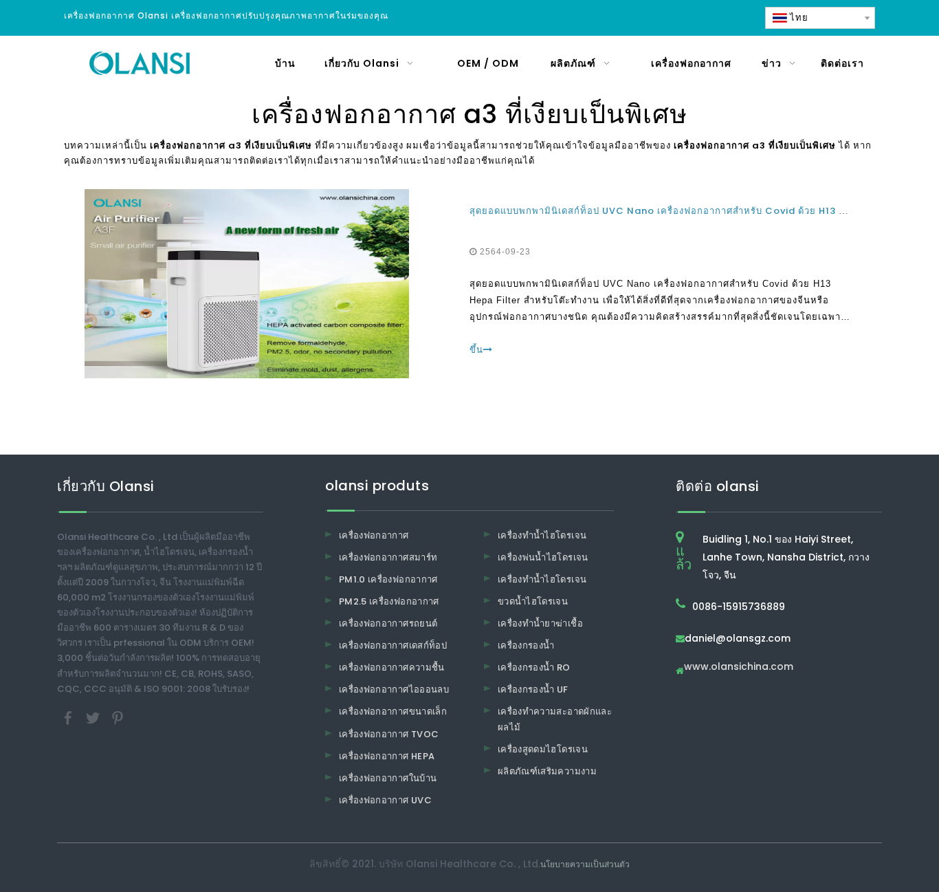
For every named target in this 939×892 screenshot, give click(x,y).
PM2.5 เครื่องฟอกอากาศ (389, 601)
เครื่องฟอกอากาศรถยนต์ (388, 623)
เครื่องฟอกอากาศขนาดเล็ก (393, 711)
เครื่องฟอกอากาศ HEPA (386, 756)
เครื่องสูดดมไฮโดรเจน (543, 749)
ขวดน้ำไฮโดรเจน (533, 601)
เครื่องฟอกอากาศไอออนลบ (394, 689)
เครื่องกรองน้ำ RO (534, 667)
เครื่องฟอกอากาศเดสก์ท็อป (393, 645)
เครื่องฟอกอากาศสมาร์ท (388, 557)
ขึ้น (476, 350)
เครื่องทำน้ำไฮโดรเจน (542, 535)
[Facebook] (69, 717)
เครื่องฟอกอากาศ (374, 535)
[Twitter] (94, 717)
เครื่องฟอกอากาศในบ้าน (388, 778)
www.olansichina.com (738, 667)
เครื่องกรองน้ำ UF (533, 689)
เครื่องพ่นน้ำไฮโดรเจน (543, 557)
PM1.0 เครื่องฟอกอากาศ (388, 579)
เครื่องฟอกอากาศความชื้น (392, 667)
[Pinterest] (118, 717)
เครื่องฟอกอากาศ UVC (385, 800)
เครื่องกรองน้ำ (526, 645)
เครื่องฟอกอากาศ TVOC (389, 734)
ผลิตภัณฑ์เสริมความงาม (547, 771)
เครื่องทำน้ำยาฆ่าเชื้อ (540, 623)
